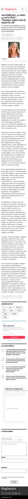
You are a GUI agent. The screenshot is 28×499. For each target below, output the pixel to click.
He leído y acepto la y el (12, 478)
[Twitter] (6, 493)
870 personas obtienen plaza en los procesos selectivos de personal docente (15, 360)
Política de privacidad (17, 340)
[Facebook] (2, 493)
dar (4, 310)
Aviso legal (9, 340)
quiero (5, 314)
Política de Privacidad (18, 477)
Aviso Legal (4, 478)
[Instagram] (16, 493)
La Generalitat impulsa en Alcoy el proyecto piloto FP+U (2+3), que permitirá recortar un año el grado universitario (16, 352)
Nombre (4, 467)
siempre (14, 314)
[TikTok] (9, 493)
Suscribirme (14, 337)
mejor (19, 310)
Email (3, 457)
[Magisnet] (11, 9)
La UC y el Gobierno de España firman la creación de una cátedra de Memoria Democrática (16, 369)
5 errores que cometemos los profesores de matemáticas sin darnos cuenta (16, 378)
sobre (5, 317)
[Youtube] (19, 493)
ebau (11, 310)
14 (3, 307)
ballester (18, 307)
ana (10, 307)
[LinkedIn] (12, 493)
